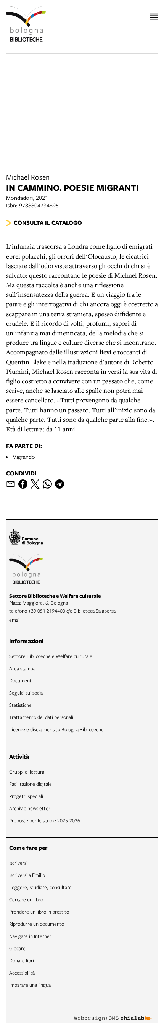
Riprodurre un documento (36, 923)
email (15, 619)
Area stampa (22, 668)
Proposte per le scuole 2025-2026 (44, 820)
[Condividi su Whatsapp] (47, 484)
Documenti (21, 680)
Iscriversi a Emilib (27, 875)
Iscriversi (18, 862)
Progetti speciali (26, 796)
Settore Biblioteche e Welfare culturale (50, 656)
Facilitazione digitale (30, 783)
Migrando (23, 456)
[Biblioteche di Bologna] (26, 570)
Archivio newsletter (29, 808)
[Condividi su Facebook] (22, 484)
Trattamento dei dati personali (41, 717)
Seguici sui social (26, 692)
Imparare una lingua (30, 984)
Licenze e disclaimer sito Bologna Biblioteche (56, 729)
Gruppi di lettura (26, 771)
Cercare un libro (26, 899)
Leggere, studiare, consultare (40, 887)
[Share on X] (35, 484)
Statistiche (20, 704)
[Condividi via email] (10, 484)
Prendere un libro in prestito (39, 911)
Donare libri (21, 960)
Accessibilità (22, 972)
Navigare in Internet (30, 936)
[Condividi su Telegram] (59, 484)
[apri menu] (154, 16)
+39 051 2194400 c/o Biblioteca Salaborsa (72, 610)
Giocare (17, 948)
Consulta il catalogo (48, 223)
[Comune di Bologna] (26, 538)
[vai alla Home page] (26, 24)
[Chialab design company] (113, 1012)
